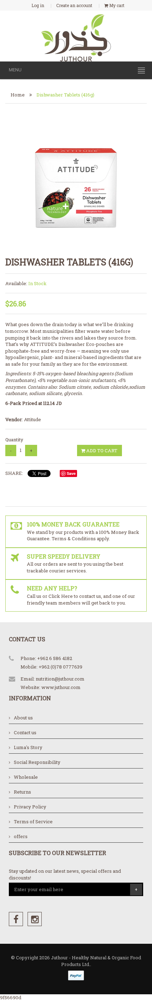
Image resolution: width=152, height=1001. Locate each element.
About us (23, 717)
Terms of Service (33, 821)
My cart (116, 5)
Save (71, 473)
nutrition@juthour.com (60, 679)
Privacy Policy (30, 806)
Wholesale (26, 777)
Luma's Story (28, 747)
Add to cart (101, 450)
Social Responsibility (37, 762)
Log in (37, 5)
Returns (22, 792)
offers (21, 836)
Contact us (25, 732)
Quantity (14, 439)
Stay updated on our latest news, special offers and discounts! (65, 874)
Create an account (74, 5)
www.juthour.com (61, 687)
